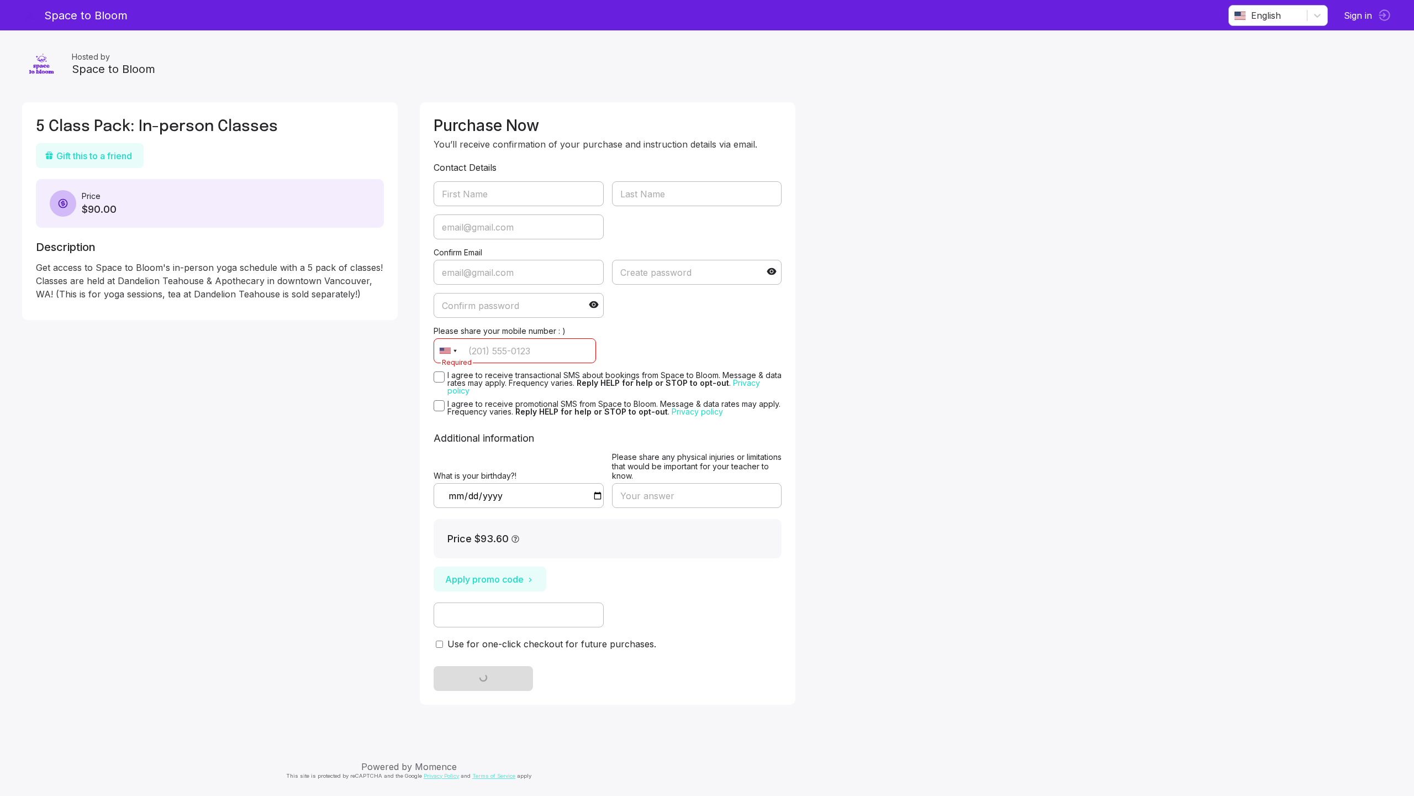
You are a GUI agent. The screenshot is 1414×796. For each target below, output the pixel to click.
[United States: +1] (448, 351)
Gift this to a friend (94, 155)
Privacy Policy (441, 776)
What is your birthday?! (475, 475)
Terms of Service (493, 776)
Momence (436, 766)
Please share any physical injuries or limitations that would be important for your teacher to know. (697, 466)
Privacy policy (697, 411)
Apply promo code (484, 579)
